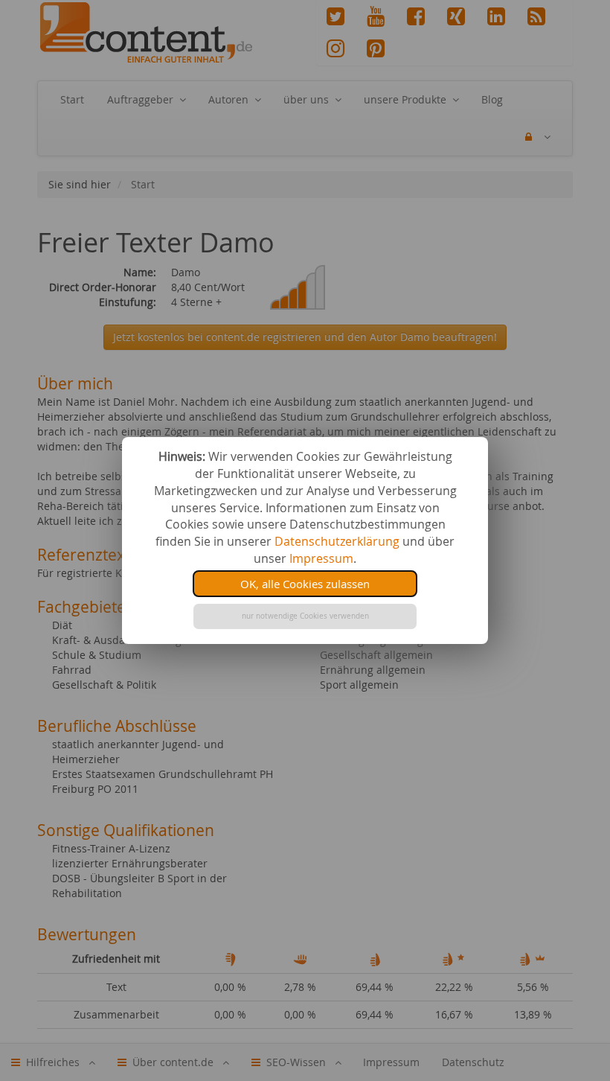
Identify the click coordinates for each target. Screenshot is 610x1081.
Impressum (321, 558)
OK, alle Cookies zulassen (305, 583)
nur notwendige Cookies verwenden (305, 616)
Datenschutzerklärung (336, 541)
